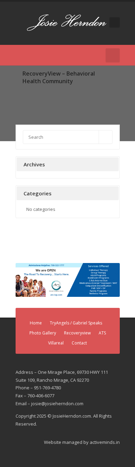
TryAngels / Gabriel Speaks (76, 323)
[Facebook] (20, 55)
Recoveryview (77, 333)
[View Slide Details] (68, 280)
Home (36, 323)
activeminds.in (105, 442)
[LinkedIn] (30, 55)
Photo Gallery (42, 333)
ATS (102, 333)
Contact (79, 343)
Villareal (56, 343)
